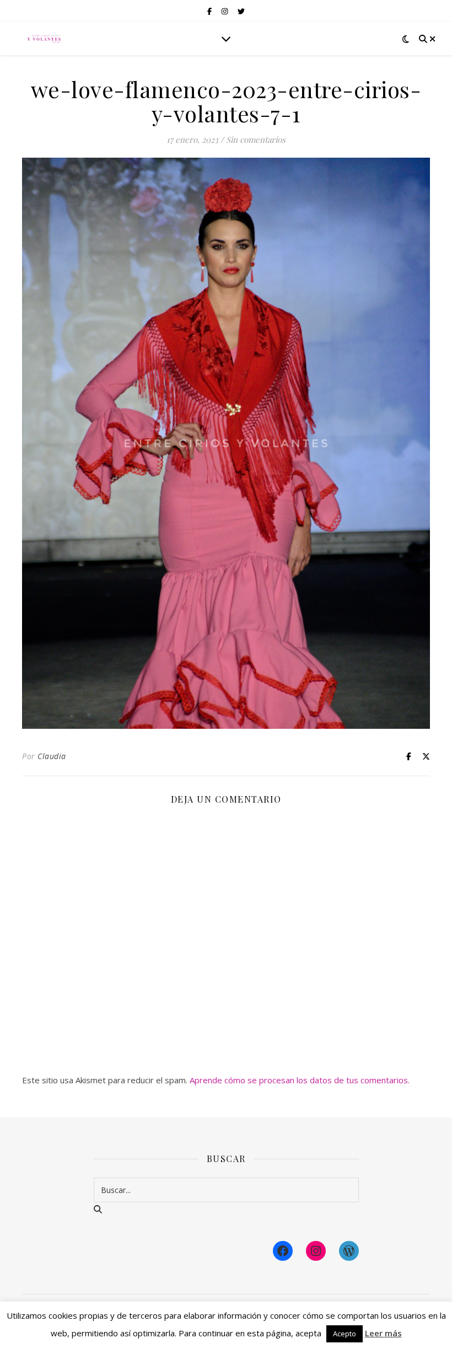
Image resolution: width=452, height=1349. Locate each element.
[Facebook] (283, 1251)
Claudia (51, 756)
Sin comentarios (256, 139)
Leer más (383, 1333)
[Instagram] (316, 1251)
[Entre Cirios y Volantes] (44, 38)
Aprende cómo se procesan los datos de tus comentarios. (300, 1079)
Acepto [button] (344, 1334)
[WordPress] (349, 1251)
